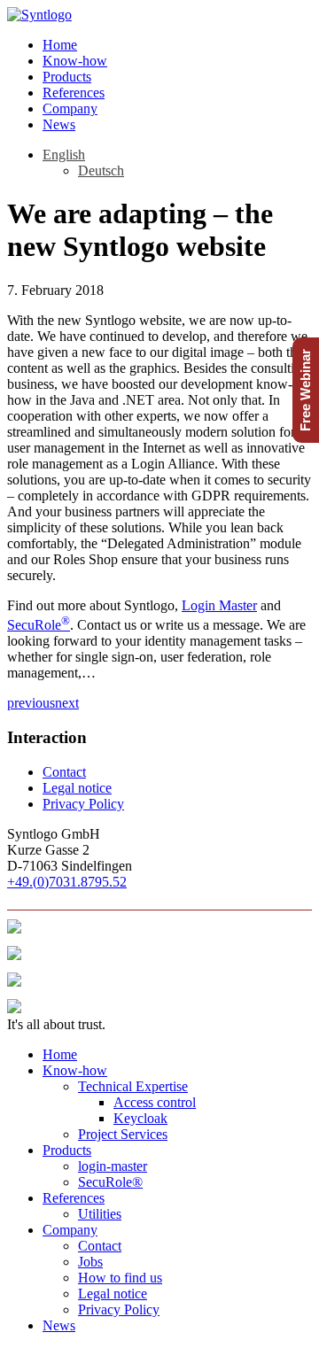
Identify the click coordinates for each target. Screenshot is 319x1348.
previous (31, 702)
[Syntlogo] (39, 14)
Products (67, 76)
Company (70, 108)
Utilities (99, 1213)
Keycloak (140, 1118)
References (74, 92)
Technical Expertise (133, 1086)
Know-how (75, 60)
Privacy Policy (83, 803)
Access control (154, 1102)
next (67, 702)
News (59, 124)
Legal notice (77, 787)
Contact (64, 771)
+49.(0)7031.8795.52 (67, 881)
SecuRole (38, 624)
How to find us (120, 1277)
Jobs (90, 1261)
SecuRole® (110, 1181)
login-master (112, 1166)
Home (60, 44)
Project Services (122, 1134)
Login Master (219, 605)
